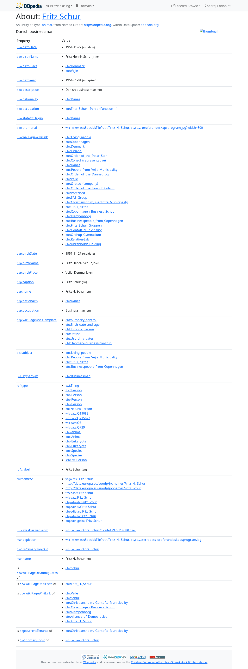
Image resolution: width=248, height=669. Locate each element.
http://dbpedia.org (97, 25)
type (22, 385)
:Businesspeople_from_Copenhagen (94, 221)
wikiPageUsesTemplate (37, 320)
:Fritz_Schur (82, 549)
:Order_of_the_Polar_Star (86, 156)
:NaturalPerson (78, 409)
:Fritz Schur (79, 479)
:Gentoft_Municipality (83, 230)
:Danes (72, 99)
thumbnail (27, 127)
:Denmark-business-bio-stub (88, 343)
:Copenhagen (77, 142)
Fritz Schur (61, 16)
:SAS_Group (76, 197)
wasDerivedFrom (32, 530)
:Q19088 (76, 413)
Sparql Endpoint (218, 6)
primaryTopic (32, 640)
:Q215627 (77, 418)
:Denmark (75, 66)
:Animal (73, 432)
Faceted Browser (187, 6)
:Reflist (72, 334)
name (24, 291)
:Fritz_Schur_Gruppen (83, 225)
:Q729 (75, 427)
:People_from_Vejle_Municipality (91, 169)
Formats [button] (85, 6)
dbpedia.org (150, 25)
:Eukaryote (75, 441)
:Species (73, 450)
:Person (73, 390)
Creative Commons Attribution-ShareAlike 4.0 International (169, 662)
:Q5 (73, 423)
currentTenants (34, 631)
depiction (26, 540)
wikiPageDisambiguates (37, 573)
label (23, 469)
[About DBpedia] (29, 6)
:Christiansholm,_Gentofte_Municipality (96, 202)
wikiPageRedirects (36, 584)
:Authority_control (80, 320)
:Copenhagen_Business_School (90, 211)
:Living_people (78, 137)
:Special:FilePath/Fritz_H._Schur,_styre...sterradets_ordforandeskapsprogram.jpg (133, 540)
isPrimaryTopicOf (32, 549)
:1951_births (76, 207)
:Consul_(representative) (85, 160)
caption (25, 282)
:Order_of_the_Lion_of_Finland (90, 188)
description (28, 90)
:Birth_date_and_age (82, 324)
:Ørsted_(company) (81, 183)
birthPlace (27, 66)
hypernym (27, 376)
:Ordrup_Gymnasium (83, 235)
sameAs (25, 479)
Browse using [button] (59, 6)
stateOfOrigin (30, 118)
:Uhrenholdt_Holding (83, 244)
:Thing (72, 385)
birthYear (26, 80)
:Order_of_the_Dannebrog (87, 174)
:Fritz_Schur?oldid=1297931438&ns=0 (100, 530)
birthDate (27, 47)
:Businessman (77, 376)
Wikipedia (89, 662)
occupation (28, 108)
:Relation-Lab (77, 239)
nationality (27, 99)
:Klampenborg (78, 216)
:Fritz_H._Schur (78, 584)
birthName (27, 56)
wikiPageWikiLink (32, 137)
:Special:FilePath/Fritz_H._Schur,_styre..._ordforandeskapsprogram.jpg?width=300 (134, 127)
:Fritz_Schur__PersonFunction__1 (91, 108)
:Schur (72, 568)
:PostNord (75, 193)
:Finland (73, 151)
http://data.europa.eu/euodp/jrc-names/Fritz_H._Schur (105, 483)
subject (24, 352)
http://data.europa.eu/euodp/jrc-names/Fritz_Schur (103, 488)
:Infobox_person (79, 329)
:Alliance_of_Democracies (86, 616)
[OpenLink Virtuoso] (90, 656)
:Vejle (71, 71)
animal (47, 25)
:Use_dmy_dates (79, 338)
